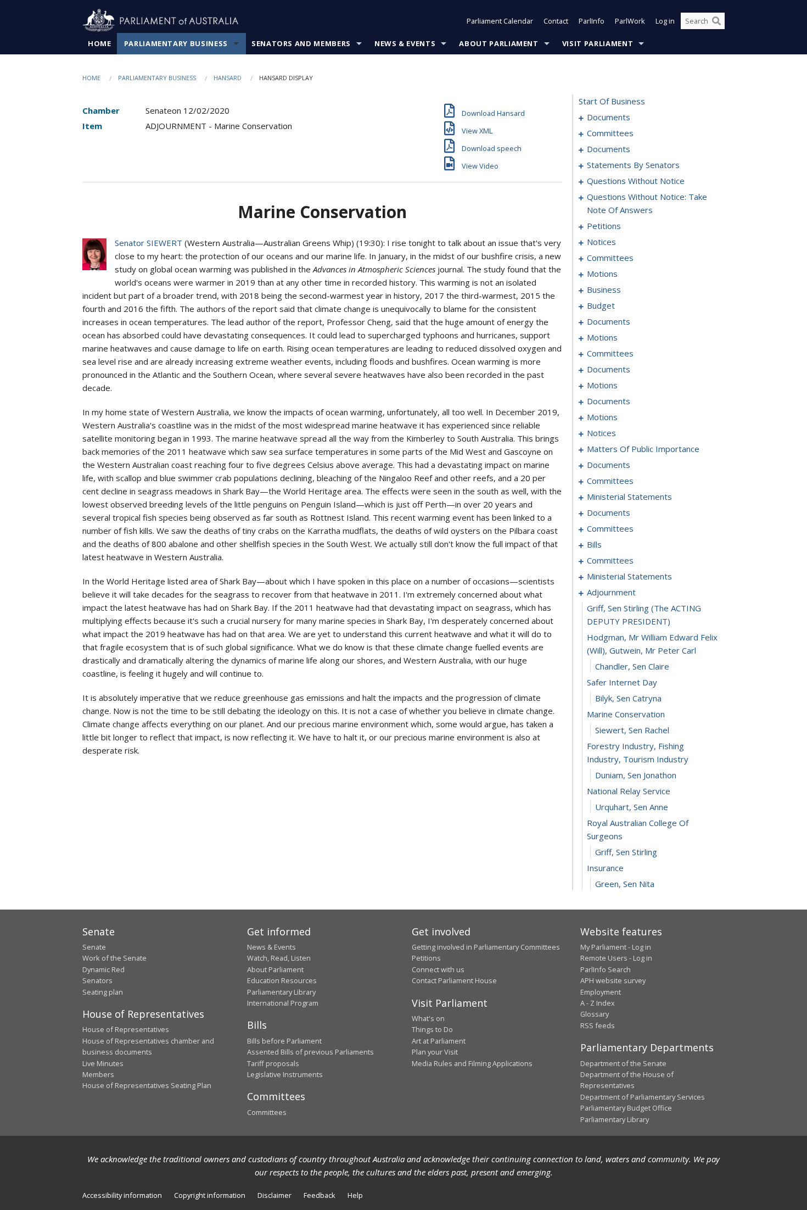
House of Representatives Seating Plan (146, 1085)
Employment (600, 992)
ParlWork (630, 21)
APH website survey (613, 980)
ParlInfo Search (605, 969)
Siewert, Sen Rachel (632, 729)
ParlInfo (591, 21)
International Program (282, 1003)
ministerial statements (629, 496)
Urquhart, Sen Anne (631, 806)
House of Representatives (125, 1029)
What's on (428, 1018)
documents (608, 116)
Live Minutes (103, 1063)
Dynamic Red (103, 969)
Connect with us (438, 969)
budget (601, 305)
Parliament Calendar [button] (500, 21)
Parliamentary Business (176, 43)
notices (601, 241)
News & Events (404, 43)
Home (99, 43)
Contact (555, 21)
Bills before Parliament (284, 1041)
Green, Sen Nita (624, 883)
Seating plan (102, 992)
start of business (612, 101)
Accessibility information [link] (122, 1195)
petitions (604, 225)
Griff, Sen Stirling (626, 851)
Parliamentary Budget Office (626, 1108)
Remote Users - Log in (616, 958)
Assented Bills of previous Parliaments (310, 1052)
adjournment (611, 592)
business (604, 289)
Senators (97, 980)
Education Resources (282, 980)
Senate (94, 947)
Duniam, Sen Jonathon (635, 775)
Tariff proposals (273, 1063)
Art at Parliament (439, 1041)
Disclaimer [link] (274, 1195)
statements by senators (633, 164)
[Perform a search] (716, 21)
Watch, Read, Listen (279, 958)
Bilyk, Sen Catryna (628, 698)
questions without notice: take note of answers (647, 203)
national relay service (628, 790)
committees (610, 132)
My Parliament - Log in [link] (615, 947)
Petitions (426, 958)
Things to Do (432, 1029)
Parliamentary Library (281, 992)
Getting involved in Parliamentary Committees (486, 947)
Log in (665, 21)
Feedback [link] (319, 1195)
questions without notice (636, 180)
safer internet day (622, 682)
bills (594, 544)
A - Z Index (597, 1003)
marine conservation (626, 714)
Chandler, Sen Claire (632, 666)
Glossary (594, 1014)
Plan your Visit (435, 1052)
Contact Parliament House (454, 980)
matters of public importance (643, 448)
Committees (267, 1112)
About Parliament (498, 43)
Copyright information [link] (209, 1195)
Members (98, 1074)
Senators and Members (301, 43)
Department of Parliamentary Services (642, 1097)
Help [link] (355, 1195)
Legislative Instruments (285, 1074)
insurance (605, 867)
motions (602, 273)
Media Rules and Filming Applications (472, 1063)
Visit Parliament (597, 43)
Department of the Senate (623, 1063)
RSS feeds (597, 1025)
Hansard (228, 78)
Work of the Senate (114, 958)
